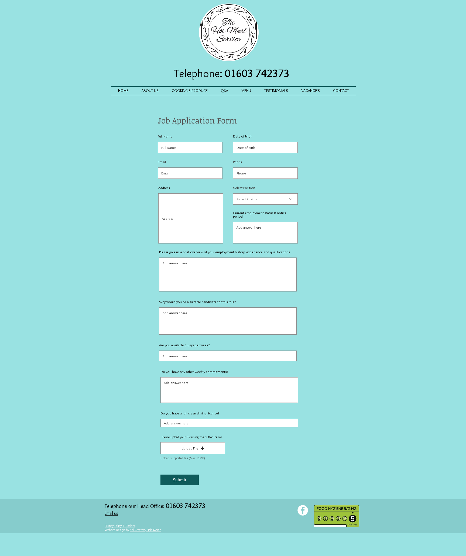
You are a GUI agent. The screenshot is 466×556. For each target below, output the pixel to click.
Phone (237, 162)
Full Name (165, 136)
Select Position (244, 188)
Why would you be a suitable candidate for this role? (197, 302)
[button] (192, 448)
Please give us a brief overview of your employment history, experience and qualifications (224, 252)
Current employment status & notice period (259, 214)
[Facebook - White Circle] (302, 510)
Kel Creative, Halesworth (145, 530)
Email (162, 162)
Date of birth (242, 136)
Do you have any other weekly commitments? (194, 371)
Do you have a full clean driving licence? (189, 413)
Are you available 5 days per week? (184, 345)
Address (164, 188)
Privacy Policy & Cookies (120, 526)
